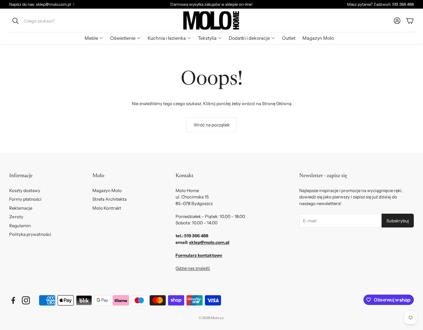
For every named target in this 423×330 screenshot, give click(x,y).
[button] (48, 21)
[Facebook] (13, 300)
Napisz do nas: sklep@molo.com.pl (40, 4)
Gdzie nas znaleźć (193, 268)
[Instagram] (26, 300)
